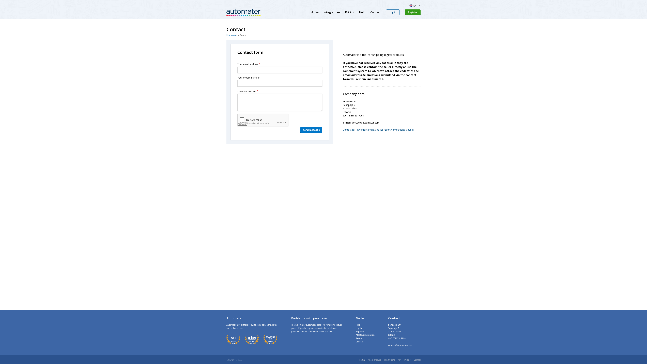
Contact (375, 12)
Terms (359, 338)
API (399, 359)
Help (362, 12)
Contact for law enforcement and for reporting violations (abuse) (378, 129)
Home (315, 12)
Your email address (248, 64)
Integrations (332, 12)
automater (243, 12)
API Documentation (365, 334)
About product (374, 359)
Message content (247, 91)
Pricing (349, 12)
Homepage (231, 35)
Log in (393, 12)
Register (412, 12)
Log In (359, 328)
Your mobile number (248, 77)
